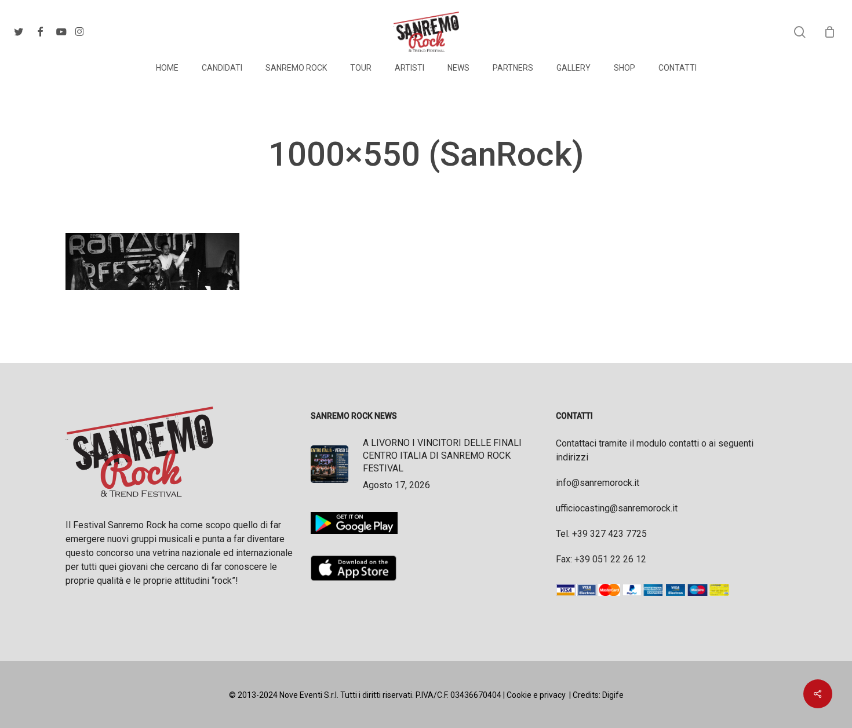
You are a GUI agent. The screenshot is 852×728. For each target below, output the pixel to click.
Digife (613, 695)
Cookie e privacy (536, 695)
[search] (800, 32)
